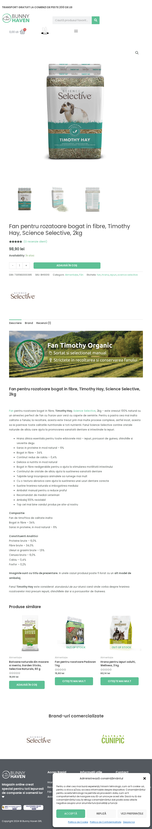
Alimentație (71, 274)
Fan (11, 411)
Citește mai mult (74, 681)
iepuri (113, 274)
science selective (128, 274)
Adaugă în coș (67, 265)
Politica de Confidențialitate (105, 822)
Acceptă (70, 813)
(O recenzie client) (35, 241)
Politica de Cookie (78, 822)
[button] (144, 778)
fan (99, 274)
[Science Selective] (23, 295)
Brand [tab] (29, 323)
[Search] (96, 20)
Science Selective (84, 411)
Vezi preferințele (132, 813)
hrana (105, 274)
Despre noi (129, 822)
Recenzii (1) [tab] (43, 323)
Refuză (101, 813)
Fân (81, 274)
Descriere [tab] (15, 323)
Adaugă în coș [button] (26, 685)
